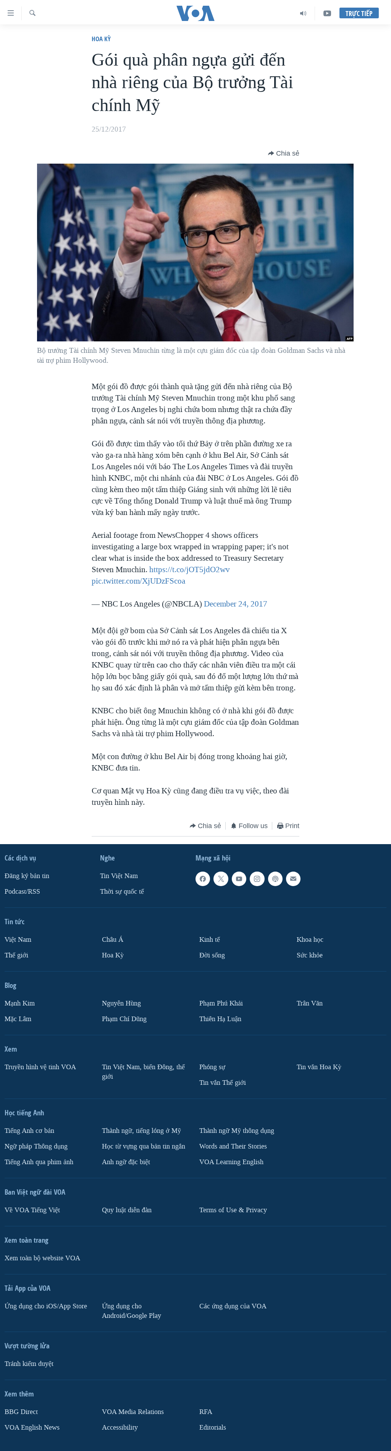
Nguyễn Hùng (121, 1003)
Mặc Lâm (18, 1019)
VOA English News (32, 1427)
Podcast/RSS (22, 891)
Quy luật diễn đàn (127, 1210)
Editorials (212, 1427)
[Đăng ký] (293, 879)
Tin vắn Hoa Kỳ (319, 1067)
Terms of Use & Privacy (233, 1210)
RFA (205, 1412)
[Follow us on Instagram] (257, 879)
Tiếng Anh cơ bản (29, 1130)
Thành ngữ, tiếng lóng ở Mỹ (141, 1130)
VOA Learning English (231, 1162)
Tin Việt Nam (119, 876)
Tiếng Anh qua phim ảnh (39, 1162)
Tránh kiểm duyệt (29, 1363)
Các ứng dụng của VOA (233, 1306)
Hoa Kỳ (101, 38)
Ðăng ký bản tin (27, 876)
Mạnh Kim (20, 1003)
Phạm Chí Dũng (124, 1019)
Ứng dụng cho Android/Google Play (131, 1311)
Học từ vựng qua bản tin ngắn (143, 1146)
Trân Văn (310, 1003)
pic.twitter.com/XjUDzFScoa (138, 581)
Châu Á (112, 939)
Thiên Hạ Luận (220, 1019)
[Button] (283, 153)
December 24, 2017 (235, 603)
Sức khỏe (310, 955)
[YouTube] (327, 13)
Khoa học (310, 939)
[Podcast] (275, 879)
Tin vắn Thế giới (222, 1082)
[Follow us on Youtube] (239, 879)
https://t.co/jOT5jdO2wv (189, 569)
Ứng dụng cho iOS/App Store (46, 1306)
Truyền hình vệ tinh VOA (40, 1067)
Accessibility (120, 1427)
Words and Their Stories (233, 1146)
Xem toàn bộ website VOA (42, 1258)
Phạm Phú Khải (221, 1003)
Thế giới (16, 955)
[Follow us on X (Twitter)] (220, 879)
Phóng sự (212, 1067)
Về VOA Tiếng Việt (32, 1210)
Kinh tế (209, 939)
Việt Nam (18, 939)
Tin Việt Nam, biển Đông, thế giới (143, 1072)
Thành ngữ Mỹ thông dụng (236, 1130)
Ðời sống (212, 955)
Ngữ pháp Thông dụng (36, 1146)
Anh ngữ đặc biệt (126, 1162)
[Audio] (303, 13)
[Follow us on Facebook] (203, 879)
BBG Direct (21, 1412)
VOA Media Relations (133, 1412)
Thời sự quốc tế (122, 891)
